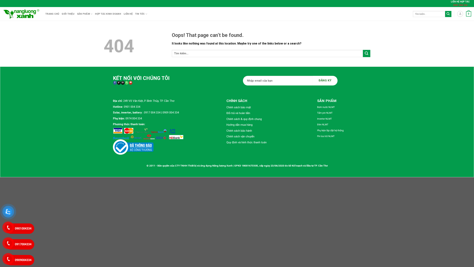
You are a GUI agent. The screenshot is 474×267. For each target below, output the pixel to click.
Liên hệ (128, 13)
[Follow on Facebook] (115, 83)
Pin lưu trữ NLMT (326, 136)
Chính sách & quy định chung (244, 119)
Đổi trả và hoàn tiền (238, 113)
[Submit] (448, 14)
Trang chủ (52, 13)
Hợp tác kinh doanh (108, 13)
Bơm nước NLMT (326, 107)
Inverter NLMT (324, 118)
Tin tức (140, 13)
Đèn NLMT (322, 124)
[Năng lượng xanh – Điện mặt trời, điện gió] (21, 14)
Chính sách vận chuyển (240, 136)
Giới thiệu (68, 13)
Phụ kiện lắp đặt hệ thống (330, 130)
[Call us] (126, 83)
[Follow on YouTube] (130, 83)
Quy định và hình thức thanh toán (246, 142)
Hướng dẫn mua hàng (239, 124)
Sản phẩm (83, 13)
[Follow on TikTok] (119, 83)
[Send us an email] (122, 83)
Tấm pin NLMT (325, 112)
